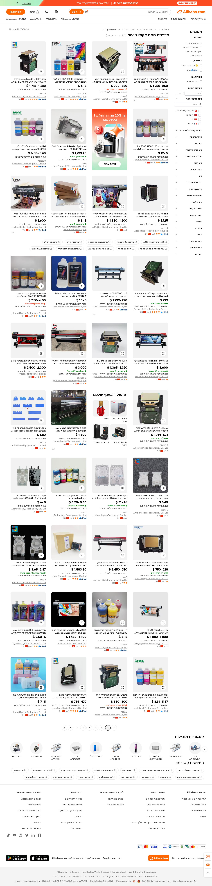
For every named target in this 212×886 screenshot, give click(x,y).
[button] (87, 12)
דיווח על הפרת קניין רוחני (71, 822)
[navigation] (188, 379)
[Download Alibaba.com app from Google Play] (16, 858)
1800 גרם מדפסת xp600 (153, 242)
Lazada (106, 872)
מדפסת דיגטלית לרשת (34, 777)
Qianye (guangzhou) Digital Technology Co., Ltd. (109, 99)
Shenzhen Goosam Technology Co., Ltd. (69, 96)
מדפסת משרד (84, 777)
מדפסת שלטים (105, 777)
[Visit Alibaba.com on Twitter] (27, 835)
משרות (202, 816)
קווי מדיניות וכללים (156, 828)
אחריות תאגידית (198, 810)
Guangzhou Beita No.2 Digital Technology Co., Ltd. (150, 578)
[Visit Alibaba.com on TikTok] (8, 835)
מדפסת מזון (19, 770)
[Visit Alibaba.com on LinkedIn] (33, 835)
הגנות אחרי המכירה (156, 816)
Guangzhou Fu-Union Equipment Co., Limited (28, 445)
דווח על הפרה (76, 828)
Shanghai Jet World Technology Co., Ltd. (69, 380)
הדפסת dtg (127, 770)
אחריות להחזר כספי (156, 804)
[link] (208, 857)
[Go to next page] (64, 728)
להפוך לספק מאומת (32, 816)
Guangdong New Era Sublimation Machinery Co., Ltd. (109, 306)
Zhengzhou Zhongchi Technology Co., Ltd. (69, 166)
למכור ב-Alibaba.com (31, 799)
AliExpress (62, 872)
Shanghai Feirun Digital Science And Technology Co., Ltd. (150, 376)
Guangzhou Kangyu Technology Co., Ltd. (28, 508)
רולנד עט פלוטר (124, 249)
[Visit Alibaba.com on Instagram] (21, 835)
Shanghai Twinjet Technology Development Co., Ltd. (69, 515)
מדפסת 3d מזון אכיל (125, 242)
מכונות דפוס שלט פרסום (188, 770)
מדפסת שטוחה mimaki (103, 770)
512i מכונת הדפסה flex (42, 770)
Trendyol (139, 872)
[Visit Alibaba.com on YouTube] (14, 835)
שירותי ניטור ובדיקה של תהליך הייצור (148, 822)
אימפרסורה (146, 777)
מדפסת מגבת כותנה (40, 249)
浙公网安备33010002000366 (156, 881)
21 (71, 728)
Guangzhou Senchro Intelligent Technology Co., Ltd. (150, 512)
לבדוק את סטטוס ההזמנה (29, 810)
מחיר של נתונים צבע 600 (98, 249)
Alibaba (165, 29)
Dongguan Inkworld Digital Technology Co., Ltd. (28, 313)
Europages (151, 872)
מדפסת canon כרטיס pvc (188, 777)
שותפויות (37, 822)
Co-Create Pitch (198, 804)
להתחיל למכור (34, 804)
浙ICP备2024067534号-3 (185, 881)
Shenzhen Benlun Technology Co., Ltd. (28, 227)
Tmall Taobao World (90, 872)
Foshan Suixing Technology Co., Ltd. (150, 309)
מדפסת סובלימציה (61, 777)
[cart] (46, 12)
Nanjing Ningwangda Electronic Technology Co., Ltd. (109, 376)
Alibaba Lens (188, 858)
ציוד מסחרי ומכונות (149, 29)
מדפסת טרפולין (51, 242)
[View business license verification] (134, 881)
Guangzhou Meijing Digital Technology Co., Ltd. (109, 227)
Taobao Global (119, 872)
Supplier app (109, 858)
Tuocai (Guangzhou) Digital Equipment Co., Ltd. (150, 159)
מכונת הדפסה (127, 777)
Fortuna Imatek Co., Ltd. (74, 229)
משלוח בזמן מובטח (156, 810)
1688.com (74, 872)
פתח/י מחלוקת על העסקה (70, 810)
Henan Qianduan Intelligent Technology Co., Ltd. (150, 96)
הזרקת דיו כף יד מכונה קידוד (73, 770)
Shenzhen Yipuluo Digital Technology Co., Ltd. (150, 448)
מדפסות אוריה (73, 242)
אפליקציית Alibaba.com (64, 858)
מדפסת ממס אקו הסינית (68, 249)
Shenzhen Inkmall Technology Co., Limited (28, 163)
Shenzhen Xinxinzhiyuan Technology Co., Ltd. (109, 515)
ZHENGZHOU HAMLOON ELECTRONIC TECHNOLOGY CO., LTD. (150, 231)
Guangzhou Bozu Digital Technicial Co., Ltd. (28, 96)
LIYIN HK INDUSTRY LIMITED (32, 374)
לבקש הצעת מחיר (115, 804)
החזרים (78, 816)
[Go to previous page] (114, 728)
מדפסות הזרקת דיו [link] (111, 29)
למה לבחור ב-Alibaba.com (194, 799)
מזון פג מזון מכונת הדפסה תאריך (155, 770)
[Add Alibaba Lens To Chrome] (158, 858)
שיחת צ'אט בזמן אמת (72, 804)
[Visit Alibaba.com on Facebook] (39, 835)
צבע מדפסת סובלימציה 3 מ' (152, 249)
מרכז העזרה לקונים (73, 799)
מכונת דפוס (130, 29)
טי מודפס (164, 777)
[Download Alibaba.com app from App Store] (39, 858)
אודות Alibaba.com (196, 792)
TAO (130, 872)
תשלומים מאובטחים (155, 799)
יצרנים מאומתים (116, 799)
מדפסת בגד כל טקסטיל (98, 242)
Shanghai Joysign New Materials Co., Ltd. (69, 306)
